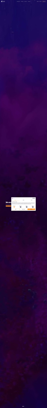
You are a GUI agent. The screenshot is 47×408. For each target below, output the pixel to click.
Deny (15, 209)
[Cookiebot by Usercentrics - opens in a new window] (32, 198)
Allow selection (23, 209)
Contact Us (44, 1)
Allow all (31, 209)
